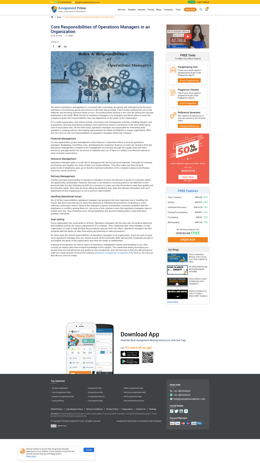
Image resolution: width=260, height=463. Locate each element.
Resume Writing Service (134, 400)
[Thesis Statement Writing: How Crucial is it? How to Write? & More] (177, 261)
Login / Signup (203, 2)
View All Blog (172, 302)
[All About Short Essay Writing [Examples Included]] (177, 273)
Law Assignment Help (61, 392)
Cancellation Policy (74, 409)
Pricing (151, 9)
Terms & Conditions (94, 409)
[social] (172, 411)
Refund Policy (57, 409)
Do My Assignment (60, 388)
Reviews (158, 421)
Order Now (190, 9)
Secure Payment (178, 418)
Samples (132, 9)
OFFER (191, 2)
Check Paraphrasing (189, 80)
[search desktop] (201, 9)
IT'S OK (89, 450)
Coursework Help (95, 400)
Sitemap (152, 409)
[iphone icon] (130, 354)
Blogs (159, 9)
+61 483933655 (182, 391)
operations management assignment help (113, 252)
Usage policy (127, 409)
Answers (142, 9)
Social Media (176, 405)
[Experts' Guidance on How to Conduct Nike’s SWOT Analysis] (177, 298)
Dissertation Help (95, 392)
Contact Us (140, 409)
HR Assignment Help (133, 396)
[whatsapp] (56, 2)
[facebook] (53, 46)
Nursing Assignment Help (135, 392)
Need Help (175, 384)
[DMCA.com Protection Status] (59, 426)
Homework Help (95, 388)
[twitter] (59, 46)
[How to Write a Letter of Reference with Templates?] (177, 286)
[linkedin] (65, 46)
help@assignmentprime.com (87, 2)
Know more (31, 456)
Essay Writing (58, 400)
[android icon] (130, 361)
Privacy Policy (112, 409)
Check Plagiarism (188, 103)
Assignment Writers (96, 396)
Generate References (189, 126)
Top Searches (58, 380)
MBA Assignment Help (133, 388)
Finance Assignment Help (63, 396)
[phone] (52, 2)
